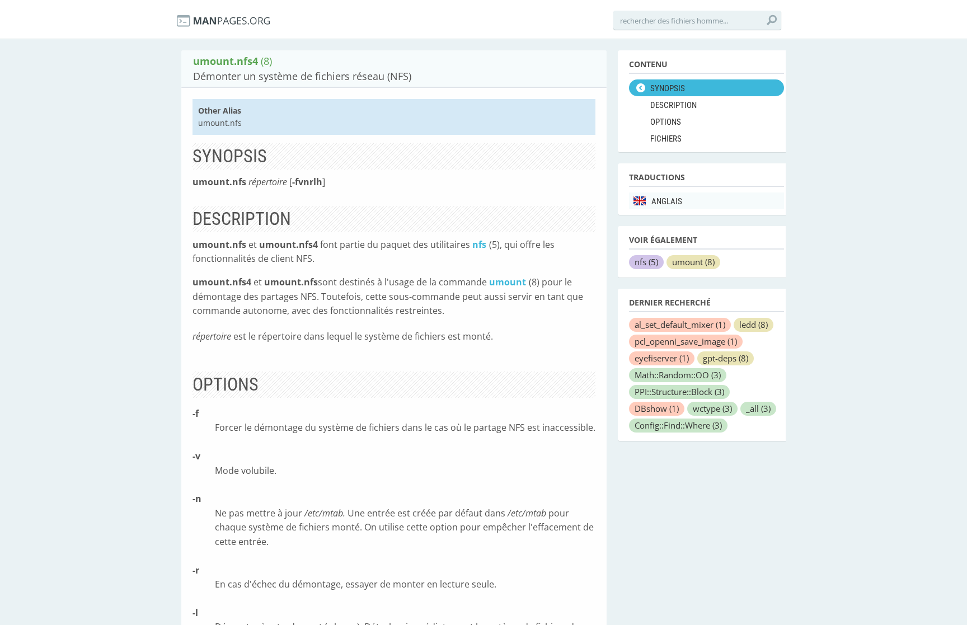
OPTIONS (665, 122)
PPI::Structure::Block (679, 391)
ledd (753, 324)
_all (758, 408)
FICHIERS (666, 139)
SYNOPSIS (667, 88)
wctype (712, 408)
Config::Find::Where (678, 425)
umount (507, 282)
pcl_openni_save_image (686, 341)
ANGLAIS (666, 201)
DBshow (657, 408)
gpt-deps (725, 358)
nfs (479, 244)
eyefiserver (662, 358)
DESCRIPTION (673, 105)
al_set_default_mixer (680, 324)
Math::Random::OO (678, 374)
